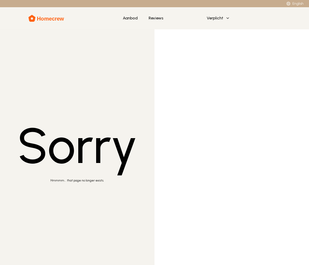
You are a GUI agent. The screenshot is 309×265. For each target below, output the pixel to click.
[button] (218, 18)
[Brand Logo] (46, 18)
